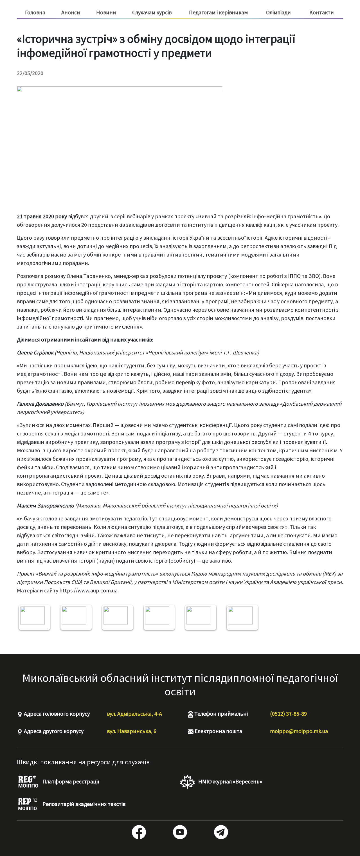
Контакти (321, 12)
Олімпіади (278, 12)
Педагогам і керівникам (218, 12)
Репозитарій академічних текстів (83, 803)
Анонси (70, 12)
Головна (35, 12)
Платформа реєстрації (70, 781)
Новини (106, 12)
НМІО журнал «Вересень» (229, 781)
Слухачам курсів (152, 12)
